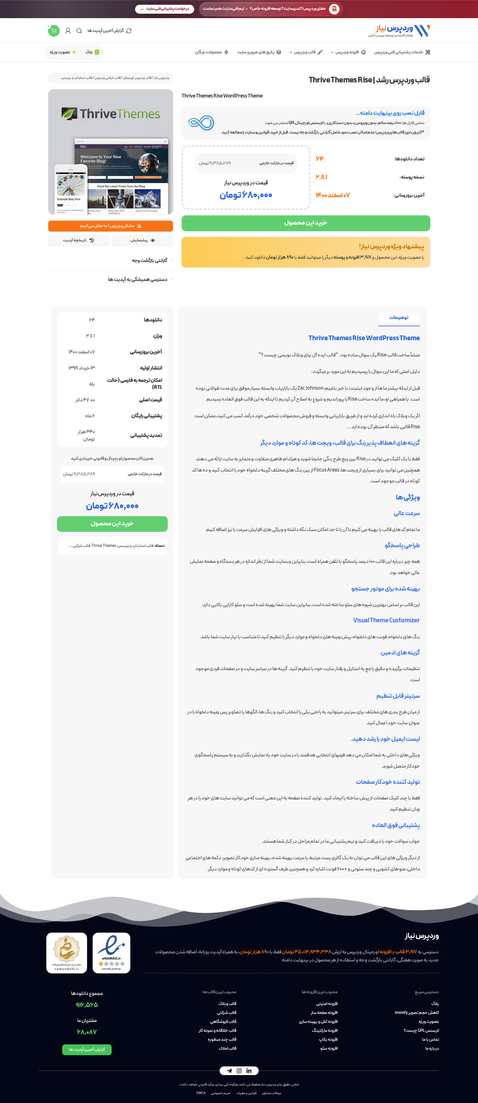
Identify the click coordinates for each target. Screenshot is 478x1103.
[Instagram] (239, 1071)
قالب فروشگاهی (223, 1022)
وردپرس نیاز (161, 77)
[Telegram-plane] (229, 1071)
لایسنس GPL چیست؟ (421, 1031)
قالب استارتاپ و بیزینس (76, 77)
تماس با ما (430, 1040)
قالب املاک (227, 1049)
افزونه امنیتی (327, 1004)
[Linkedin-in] (249, 1071)
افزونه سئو (329, 1049)
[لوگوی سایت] (398, 30)
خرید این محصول (305, 223)
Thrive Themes (104, 546)
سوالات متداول (272, 1093)
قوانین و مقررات (246, 1093)
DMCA (200, 1093)
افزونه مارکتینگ (325, 1031)
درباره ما (432, 1049)
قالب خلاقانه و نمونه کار (217, 1031)
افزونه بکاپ (328, 1040)
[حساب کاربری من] (68, 30)
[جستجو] (79, 30)
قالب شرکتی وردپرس (108, 77)
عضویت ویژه (429, 1022)
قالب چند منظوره (222, 1040)
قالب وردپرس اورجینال (137, 77)
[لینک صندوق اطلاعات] (306, 252)
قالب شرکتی (226, 1013)
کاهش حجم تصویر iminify (417, 1013)
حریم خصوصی (221, 1093)
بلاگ (435, 1004)
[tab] (399, 318)
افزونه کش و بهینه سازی (318, 1022)
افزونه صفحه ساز (324, 1013)
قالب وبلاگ (227, 1004)
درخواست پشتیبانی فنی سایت (167, 9)
